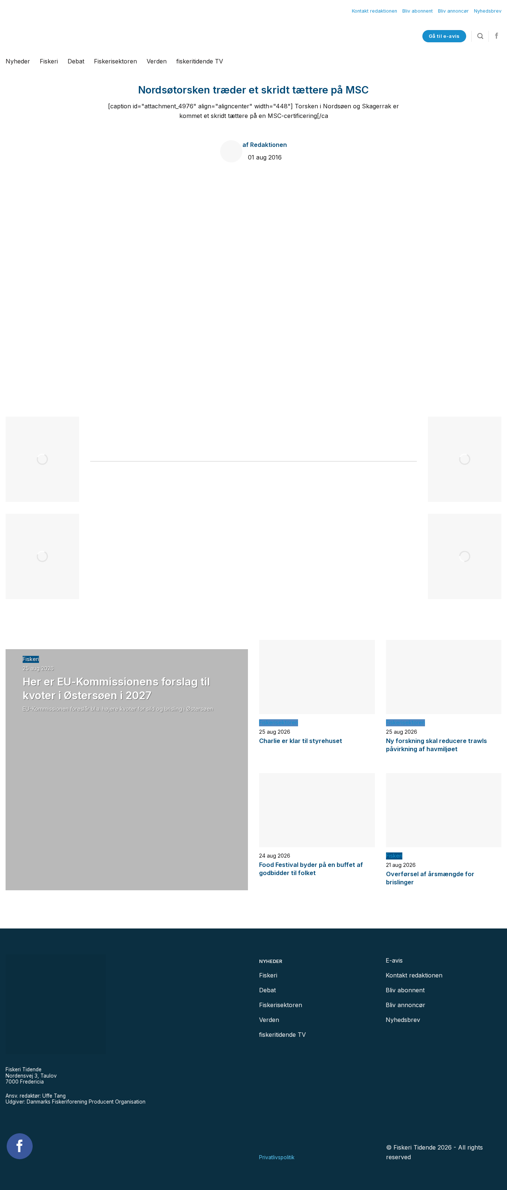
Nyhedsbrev (487, 11)
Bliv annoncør (453, 11)
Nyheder (18, 61)
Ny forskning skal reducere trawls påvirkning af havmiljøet (436, 745)
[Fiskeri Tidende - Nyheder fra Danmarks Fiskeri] (96, 36)
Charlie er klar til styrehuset (300, 740)
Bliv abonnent (417, 11)
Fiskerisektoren (115, 61)
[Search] (480, 36)
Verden (157, 61)
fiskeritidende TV (199, 61)
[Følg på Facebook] (497, 36)
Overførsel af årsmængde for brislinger (430, 878)
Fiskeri (49, 61)
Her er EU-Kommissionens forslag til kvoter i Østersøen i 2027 (116, 688)
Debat (76, 61)
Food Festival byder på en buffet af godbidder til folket (311, 869)
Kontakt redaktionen (374, 11)
